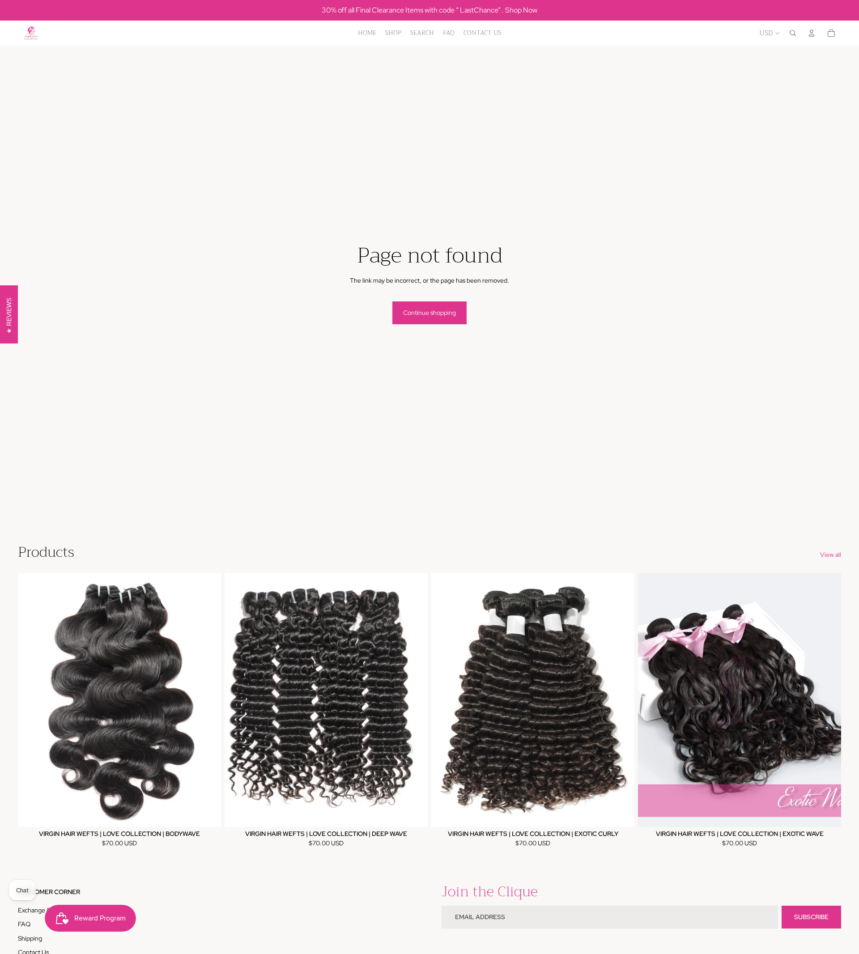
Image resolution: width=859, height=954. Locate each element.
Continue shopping (429, 313)
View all (830, 555)
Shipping (30, 938)
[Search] (793, 33)
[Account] (811, 33)
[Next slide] (207, 700)
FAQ (24, 924)
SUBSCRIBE (811, 917)
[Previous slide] (31, 700)
